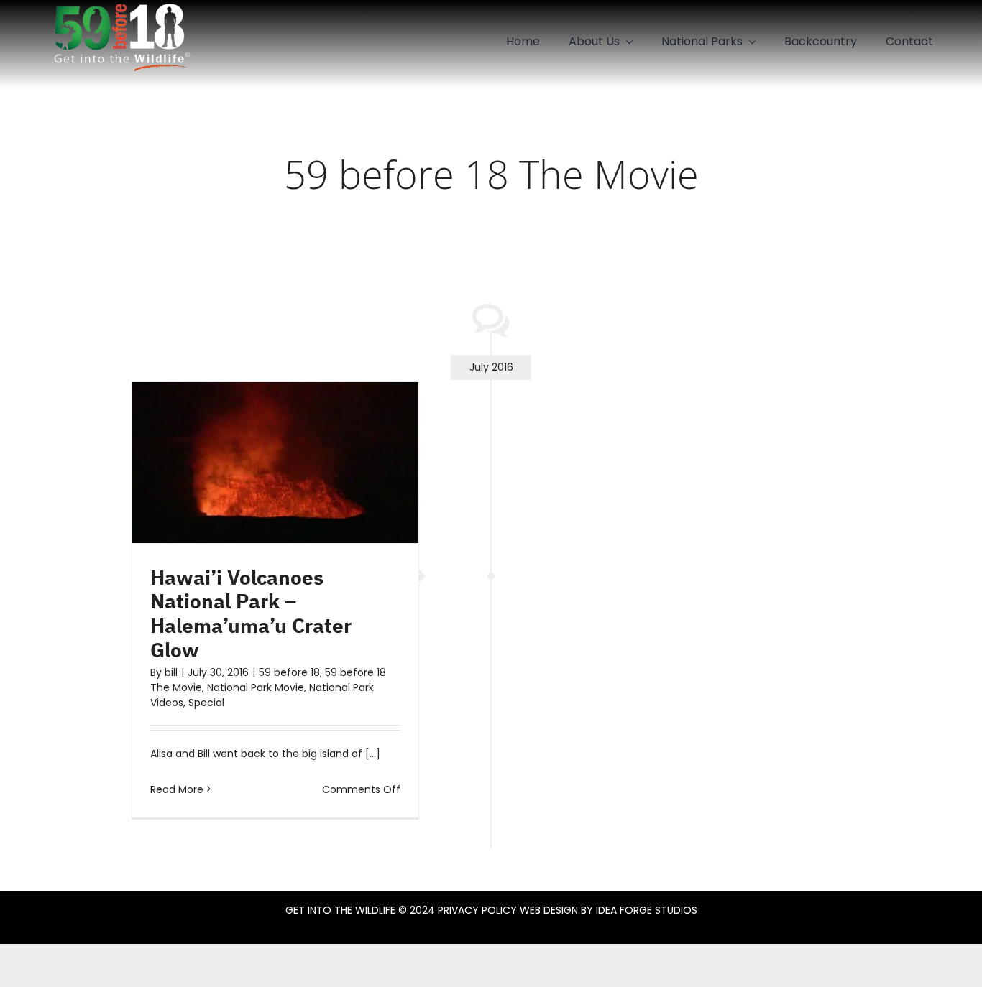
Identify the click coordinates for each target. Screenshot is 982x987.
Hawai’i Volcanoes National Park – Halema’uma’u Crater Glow (251, 613)
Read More (176, 789)
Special (206, 702)
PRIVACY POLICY (477, 910)
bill (171, 672)
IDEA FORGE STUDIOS (646, 910)
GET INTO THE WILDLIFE (340, 910)
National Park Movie (255, 687)
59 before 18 (289, 672)
